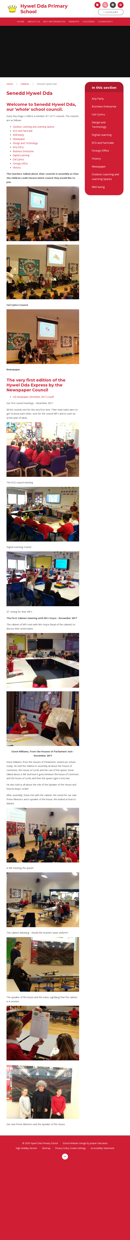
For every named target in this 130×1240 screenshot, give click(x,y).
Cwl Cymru (18, 159)
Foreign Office (20, 163)
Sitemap (46, 1148)
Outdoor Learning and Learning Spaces (33, 126)
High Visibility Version (26, 1148)
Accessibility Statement (102, 1148)
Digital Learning (21, 155)
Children (25, 83)
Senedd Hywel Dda (47, 83)
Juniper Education (99, 1143)
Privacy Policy (62, 1148)
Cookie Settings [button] (78, 1148)
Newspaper (19, 138)
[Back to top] (65, 1157)
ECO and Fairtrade (22, 130)
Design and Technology (25, 143)
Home (9, 83)
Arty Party (18, 147)
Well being (18, 134)
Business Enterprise (23, 151)
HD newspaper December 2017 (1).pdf (33, 396)
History (17, 167)
